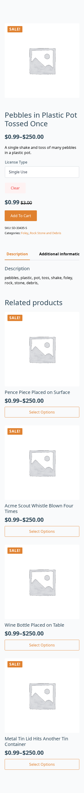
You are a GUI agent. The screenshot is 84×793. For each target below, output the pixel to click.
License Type (16, 162)
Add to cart (20, 215)
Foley (24, 233)
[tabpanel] (42, 276)
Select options (42, 412)
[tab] (17, 254)
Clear (15, 188)
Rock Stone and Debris (45, 233)
